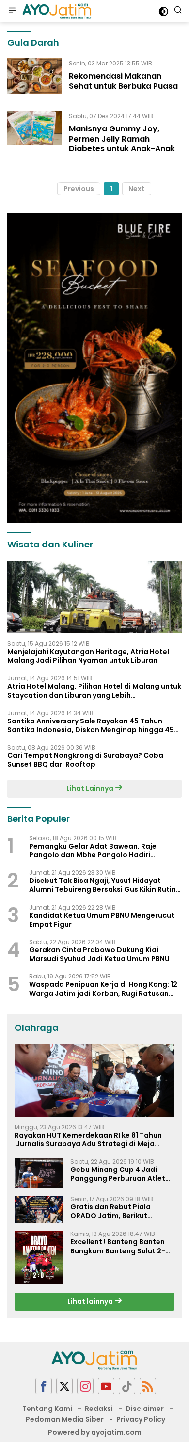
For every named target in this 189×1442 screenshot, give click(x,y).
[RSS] (148, 1386)
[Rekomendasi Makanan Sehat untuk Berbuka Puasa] (34, 77)
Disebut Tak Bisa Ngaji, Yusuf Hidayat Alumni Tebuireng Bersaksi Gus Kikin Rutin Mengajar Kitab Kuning (102, 885)
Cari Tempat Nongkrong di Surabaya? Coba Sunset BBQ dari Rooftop (85, 760)
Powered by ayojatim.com (95, 1432)
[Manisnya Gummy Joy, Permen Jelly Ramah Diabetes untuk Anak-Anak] (34, 135)
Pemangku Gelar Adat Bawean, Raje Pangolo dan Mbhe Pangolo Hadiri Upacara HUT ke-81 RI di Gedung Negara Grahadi (100, 850)
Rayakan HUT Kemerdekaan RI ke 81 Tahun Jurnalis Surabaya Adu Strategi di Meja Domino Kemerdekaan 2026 (88, 1139)
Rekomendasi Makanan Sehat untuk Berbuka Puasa (123, 81)
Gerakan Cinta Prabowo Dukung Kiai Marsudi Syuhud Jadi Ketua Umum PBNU (99, 954)
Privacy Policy (140, 1419)
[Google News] (127, 1386)
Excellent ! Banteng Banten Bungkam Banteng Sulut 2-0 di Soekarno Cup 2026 (120, 1246)
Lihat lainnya (90, 1301)
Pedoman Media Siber (65, 1419)
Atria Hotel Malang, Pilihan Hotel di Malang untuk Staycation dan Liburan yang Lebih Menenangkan (94, 690)
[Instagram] (85, 1386)
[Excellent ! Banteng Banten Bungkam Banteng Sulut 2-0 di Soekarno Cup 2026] (39, 1257)
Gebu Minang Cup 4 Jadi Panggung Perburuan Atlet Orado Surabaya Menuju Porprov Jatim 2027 (117, 1174)
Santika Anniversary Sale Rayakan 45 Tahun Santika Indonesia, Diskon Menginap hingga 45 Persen (90, 725)
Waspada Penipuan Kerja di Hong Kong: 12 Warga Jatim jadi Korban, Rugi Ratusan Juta (103, 988)
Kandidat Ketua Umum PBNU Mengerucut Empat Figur (101, 920)
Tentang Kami (47, 1408)
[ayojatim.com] (55, 11)
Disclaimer (145, 1408)
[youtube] (106, 1386)
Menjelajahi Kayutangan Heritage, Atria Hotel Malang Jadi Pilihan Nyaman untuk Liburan (88, 656)
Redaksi (99, 1408)
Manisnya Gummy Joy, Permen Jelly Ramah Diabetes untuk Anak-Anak (122, 139)
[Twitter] (64, 1386)
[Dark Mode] (163, 11)
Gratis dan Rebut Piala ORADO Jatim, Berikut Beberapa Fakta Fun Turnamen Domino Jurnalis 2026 (118, 1211)
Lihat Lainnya (90, 788)
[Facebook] (43, 1386)
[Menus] (12, 11)
